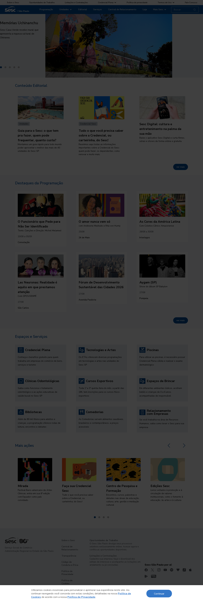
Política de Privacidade (81, 597)
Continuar (159, 593)
